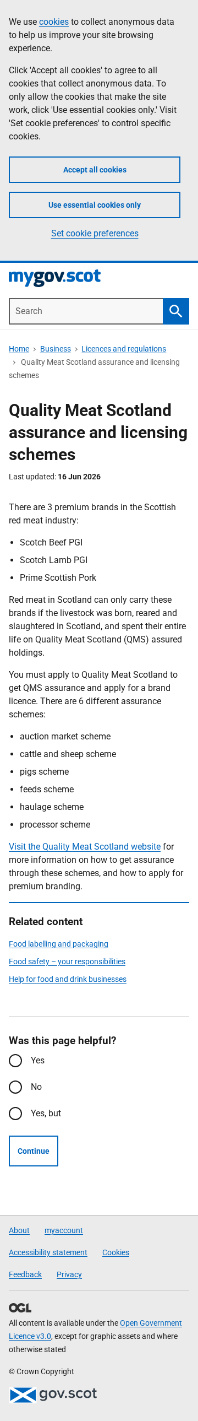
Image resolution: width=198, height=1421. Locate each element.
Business (55, 348)
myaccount (64, 1230)
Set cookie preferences (95, 233)
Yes (38, 1060)
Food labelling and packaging (58, 943)
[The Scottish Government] (53, 1395)
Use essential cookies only (94, 205)
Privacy (69, 1274)
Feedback (25, 1274)
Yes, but (46, 1113)
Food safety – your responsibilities (67, 961)
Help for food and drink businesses (68, 979)
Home (19, 348)
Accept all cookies (95, 169)
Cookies (115, 1252)
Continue (34, 1151)
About (19, 1230)
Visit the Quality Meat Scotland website (85, 846)
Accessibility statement (48, 1252)
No (36, 1087)
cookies (54, 22)
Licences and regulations (123, 348)
